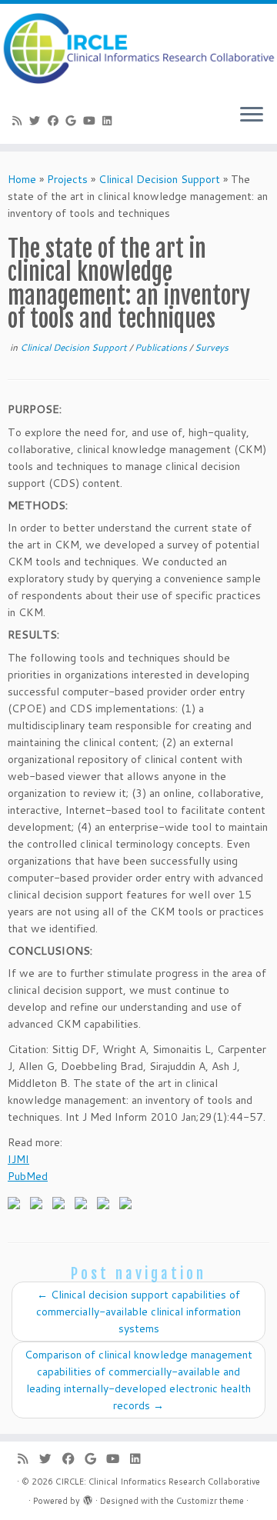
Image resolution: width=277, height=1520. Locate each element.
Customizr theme (210, 1501)
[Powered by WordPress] (87, 1497)
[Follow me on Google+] (74, 120)
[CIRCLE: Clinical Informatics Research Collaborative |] (138, 48)
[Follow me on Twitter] (37, 120)
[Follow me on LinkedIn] (110, 120)
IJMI (18, 1159)
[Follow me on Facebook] (55, 120)
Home (22, 179)
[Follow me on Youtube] (91, 120)
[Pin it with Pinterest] (84, 1206)
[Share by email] (128, 1206)
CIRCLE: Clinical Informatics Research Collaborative (157, 1481)
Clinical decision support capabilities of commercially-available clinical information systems (138, 1311)
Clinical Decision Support (159, 179)
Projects (67, 179)
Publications (162, 347)
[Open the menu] (251, 116)
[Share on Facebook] (17, 1206)
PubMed (28, 1176)
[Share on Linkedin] (106, 1206)
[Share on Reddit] (61, 1206)
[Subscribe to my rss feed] (19, 120)
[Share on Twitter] (39, 1206)
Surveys (212, 347)
